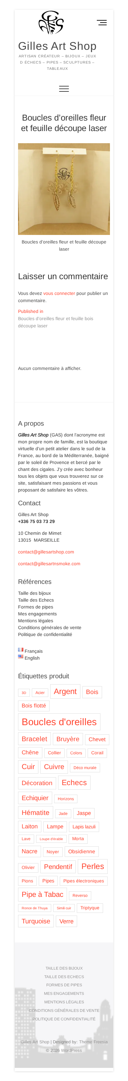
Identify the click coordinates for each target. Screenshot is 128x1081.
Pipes (48, 880)
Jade (63, 813)
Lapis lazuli (84, 826)
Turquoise (36, 921)
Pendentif (58, 866)
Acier (40, 692)
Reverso (80, 895)
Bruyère (67, 739)
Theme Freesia (93, 1041)
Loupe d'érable (51, 839)
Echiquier (35, 797)
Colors (76, 753)
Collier (54, 752)
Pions (27, 880)
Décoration (37, 783)
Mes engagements (37, 613)
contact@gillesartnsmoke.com (49, 563)
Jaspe (84, 813)
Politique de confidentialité (45, 634)
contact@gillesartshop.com (46, 551)
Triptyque (89, 907)
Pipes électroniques (83, 880)
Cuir (28, 766)
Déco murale (85, 767)
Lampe (55, 826)
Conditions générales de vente (49, 627)
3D (24, 693)
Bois (92, 691)
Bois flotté (34, 706)
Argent (65, 691)
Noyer (53, 851)
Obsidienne (81, 851)
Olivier (28, 867)
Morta (78, 838)
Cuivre (54, 767)
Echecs (74, 782)
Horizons (66, 799)
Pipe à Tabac (42, 894)
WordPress (71, 1050)
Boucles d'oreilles (59, 721)
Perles (92, 866)
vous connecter (59, 293)
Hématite (36, 812)
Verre (66, 921)
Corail (97, 752)
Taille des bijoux (34, 593)
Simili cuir (64, 908)
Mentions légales (35, 620)
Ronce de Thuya (35, 908)
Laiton (30, 826)
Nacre (29, 851)
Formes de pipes (35, 606)
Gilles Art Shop (57, 46)
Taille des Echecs (36, 600)
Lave (26, 839)
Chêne (30, 752)
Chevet (97, 739)
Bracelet (34, 739)
